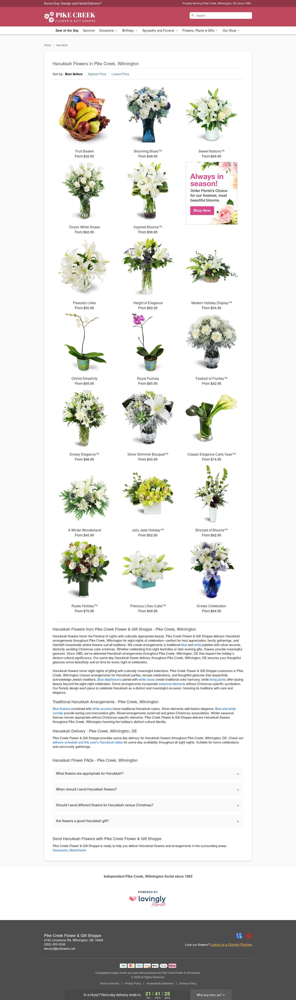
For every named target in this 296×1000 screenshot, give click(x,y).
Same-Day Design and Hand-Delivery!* (73, 3)
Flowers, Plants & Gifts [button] (198, 30)
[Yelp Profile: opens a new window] (249, 936)
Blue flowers (61, 708)
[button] (284, 981)
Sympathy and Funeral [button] (158, 30)
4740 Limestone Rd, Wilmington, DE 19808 (73, 940)
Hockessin (60, 850)
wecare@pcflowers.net (59, 948)
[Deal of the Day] (211, 193)
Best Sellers (74, 74)
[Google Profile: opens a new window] (239, 936)
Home (47, 45)
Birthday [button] (128, 30)
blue (184, 644)
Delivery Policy (188, 983)
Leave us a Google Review (231, 944)
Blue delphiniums (110, 679)
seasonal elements (172, 683)
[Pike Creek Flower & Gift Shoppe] (75, 16)
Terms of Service (109, 983)
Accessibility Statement (160, 983)
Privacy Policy (133, 983)
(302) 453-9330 (54, 944)
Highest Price (97, 74)
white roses (146, 679)
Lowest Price (120, 74)
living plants (218, 679)
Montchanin (78, 850)
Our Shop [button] (230, 30)
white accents (102, 708)
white (197, 644)
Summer (89, 30)
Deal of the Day (67, 30)
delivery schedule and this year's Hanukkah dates (88, 742)
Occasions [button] (107, 30)
